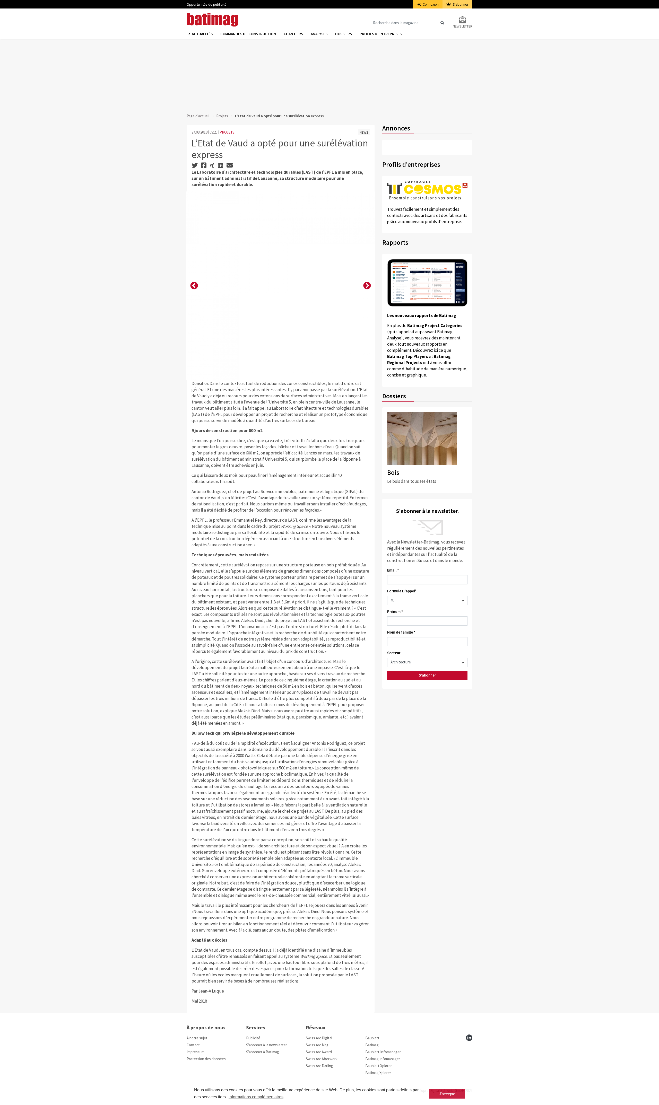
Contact (193, 1044)
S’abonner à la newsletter (266, 1044)
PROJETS (227, 132)
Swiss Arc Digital (319, 1038)
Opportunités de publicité (207, 4)
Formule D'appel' (401, 591)
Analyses (319, 33)
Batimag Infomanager (382, 1058)
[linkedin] (469, 1037)
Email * (393, 570)
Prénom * (395, 611)
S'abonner (460, 4)
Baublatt (372, 1038)
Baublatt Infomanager (383, 1051)
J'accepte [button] (447, 1094)
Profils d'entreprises (381, 33)
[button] (194, 286)
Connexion (430, 4)
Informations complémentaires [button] (256, 1097)
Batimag (372, 1044)
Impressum (195, 1051)
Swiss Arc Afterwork (321, 1058)
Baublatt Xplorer (378, 1065)
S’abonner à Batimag (262, 1051)
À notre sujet (197, 1038)
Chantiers (293, 33)
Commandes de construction (248, 33)
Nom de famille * (401, 632)
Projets (222, 115)
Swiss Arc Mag (317, 1044)
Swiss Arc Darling (319, 1065)
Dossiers (343, 33)
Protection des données (206, 1058)
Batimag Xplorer (378, 1072)
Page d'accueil (198, 115)
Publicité (253, 1038)
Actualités (202, 33)
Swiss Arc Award (319, 1051)
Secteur (394, 652)
